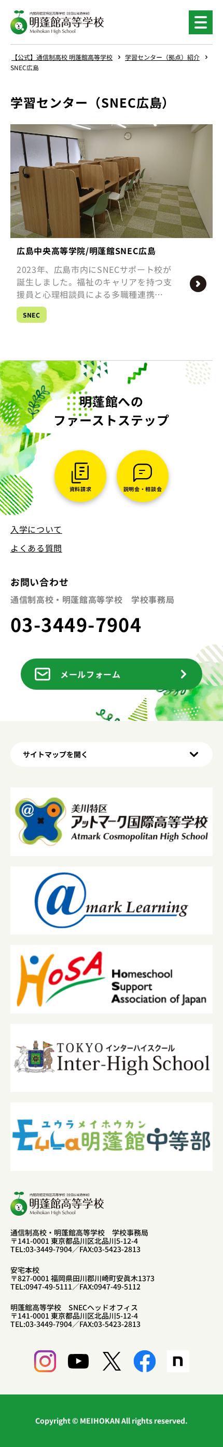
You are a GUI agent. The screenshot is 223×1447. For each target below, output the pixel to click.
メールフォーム (90, 674)
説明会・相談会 (142, 489)
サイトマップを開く (55, 754)
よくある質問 (36, 548)
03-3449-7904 (76, 623)
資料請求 (80, 489)
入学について (36, 529)
